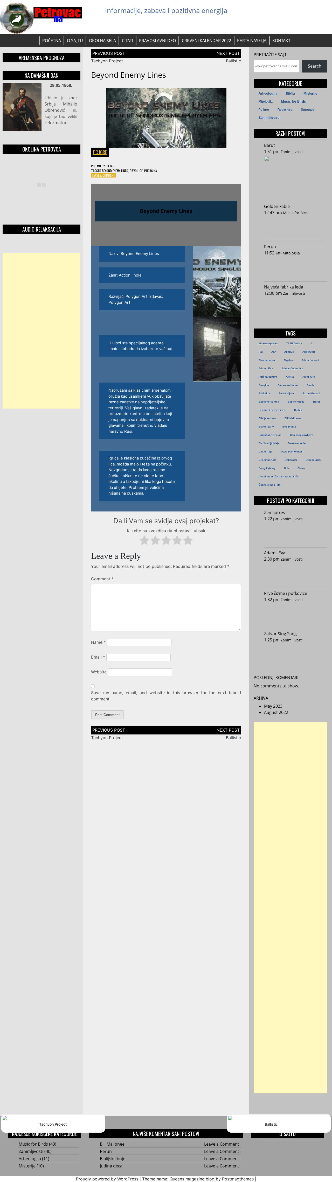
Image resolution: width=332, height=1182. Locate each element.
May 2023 (273, 706)
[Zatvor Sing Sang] (294, 654)
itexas (110, 166)
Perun (270, 246)
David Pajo (265, 451)
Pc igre (100, 152)
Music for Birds (293, 101)
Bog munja (289, 426)
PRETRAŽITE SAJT (270, 54)
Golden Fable (277, 206)
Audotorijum (286, 393)
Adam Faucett (310, 360)
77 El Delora (294, 343)
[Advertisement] (41, 331)
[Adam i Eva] (294, 573)
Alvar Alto (308, 376)
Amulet (311, 385)
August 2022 (276, 712)
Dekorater (291, 459)
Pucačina (150, 170)
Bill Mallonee (293, 418)
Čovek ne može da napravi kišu (279, 476)
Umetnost (308, 109)
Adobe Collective (292, 368)
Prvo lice (136, 170)
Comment (102, 578)
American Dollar (288, 385)
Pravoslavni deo (157, 40)
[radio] (144, 541)
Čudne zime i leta (269, 484)
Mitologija (266, 101)
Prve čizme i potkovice (285, 593)
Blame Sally (266, 426)
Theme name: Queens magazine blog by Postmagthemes (198, 1178)
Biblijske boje (267, 418)
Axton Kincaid (311, 393)
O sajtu (75, 40)
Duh (286, 468)
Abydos (288, 360)
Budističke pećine (270, 435)
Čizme (301, 468)
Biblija (290, 93)
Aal (261, 351)
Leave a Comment (103, 175)
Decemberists (267, 459)
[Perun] (294, 267)
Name (98, 642)
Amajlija (264, 385)
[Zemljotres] (294, 533)
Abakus (289, 351)
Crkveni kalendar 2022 (206, 40)
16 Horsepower (268, 343)
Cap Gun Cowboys (301, 435)
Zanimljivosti (269, 118)
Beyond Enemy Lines (115, 170)
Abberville (308, 351)
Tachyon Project (107, 60)
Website (99, 671)
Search (314, 66)
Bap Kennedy (296, 401)
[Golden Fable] (294, 227)
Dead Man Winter (291, 451)
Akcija (290, 376)
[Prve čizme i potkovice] (294, 614)
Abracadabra (267, 360)
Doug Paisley (267, 468)
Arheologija (268, 93)
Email (98, 657)
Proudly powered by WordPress (107, 1178)
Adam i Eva (266, 368)
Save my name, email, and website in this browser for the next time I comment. (166, 695)
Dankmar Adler (297, 443)
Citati (127, 40)
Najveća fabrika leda (283, 287)
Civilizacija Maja (269, 443)
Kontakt (281, 40)
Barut (269, 145)
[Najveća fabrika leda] (294, 307)
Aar (273, 351)
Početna (51, 40)
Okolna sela (102, 40)
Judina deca (111, 1166)
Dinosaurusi (313, 459)
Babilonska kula (269, 401)
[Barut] (295, 176)
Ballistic (233, 60)
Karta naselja (251, 40)
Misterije (310, 93)
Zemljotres (274, 512)
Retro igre (285, 109)
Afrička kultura (268, 376)
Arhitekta (264, 393)
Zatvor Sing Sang (280, 633)
